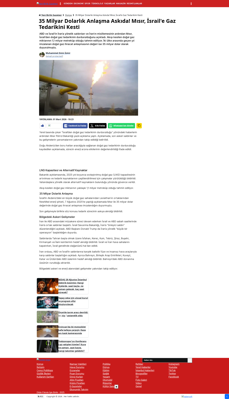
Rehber (139, 364)
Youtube (173, 367)
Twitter (172, 373)
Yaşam (106, 376)
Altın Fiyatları (76, 380)
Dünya (68, 15)
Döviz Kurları (76, 376)
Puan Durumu (77, 373)
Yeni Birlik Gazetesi (51, 15)
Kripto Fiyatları (77, 383)
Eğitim (106, 370)
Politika (106, 364)
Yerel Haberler (143, 367)
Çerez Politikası (45, 370)
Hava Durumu (77, 367)
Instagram (174, 364)
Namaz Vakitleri (78, 364)
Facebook (174, 376)
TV (137, 376)
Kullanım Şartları (45, 376)
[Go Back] (227, 396)
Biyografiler (141, 373)
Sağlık (106, 373)
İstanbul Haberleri (145, 370)
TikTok (172, 370)
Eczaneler (75, 370)
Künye (40, 364)
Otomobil (107, 380)
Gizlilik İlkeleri (44, 373)
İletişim (40, 367)
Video (139, 383)
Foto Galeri (141, 380)
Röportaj (107, 383)
